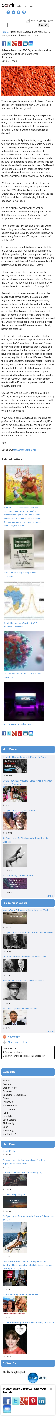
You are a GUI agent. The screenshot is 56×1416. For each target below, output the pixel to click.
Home (4, 32)
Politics (7, 1084)
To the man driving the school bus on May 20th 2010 (28, 1322)
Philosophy (8, 1123)
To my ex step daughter (14, 1194)
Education (8, 1102)
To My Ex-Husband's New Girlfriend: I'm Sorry (24, 757)
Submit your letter (14, 1052)
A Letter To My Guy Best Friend (18, 875)
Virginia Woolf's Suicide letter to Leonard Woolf (26, 910)
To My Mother (9, 1151)
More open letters (18, 1042)
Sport (5, 1127)
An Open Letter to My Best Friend (19, 810)
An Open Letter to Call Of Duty (17, 724)
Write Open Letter (43, 21)
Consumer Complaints (24, 449)
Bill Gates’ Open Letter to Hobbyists (20, 1008)
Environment (9, 1109)
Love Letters (9, 1119)
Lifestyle (7, 1116)
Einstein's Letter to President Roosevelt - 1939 (25, 957)
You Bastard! (9, 1134)
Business (8, 1091)
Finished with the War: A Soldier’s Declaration (24, 980)
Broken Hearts (10, 1087)
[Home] (8, 5)
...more (50, 895)
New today (14, 1036)
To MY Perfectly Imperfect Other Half (21, 1294)
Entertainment (10, 1105)
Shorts (6, 1080)
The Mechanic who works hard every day (22, 1172)
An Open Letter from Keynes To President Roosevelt (28, 932)
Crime (6, 1098)
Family (6, 1112)
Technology (9, 1130)
